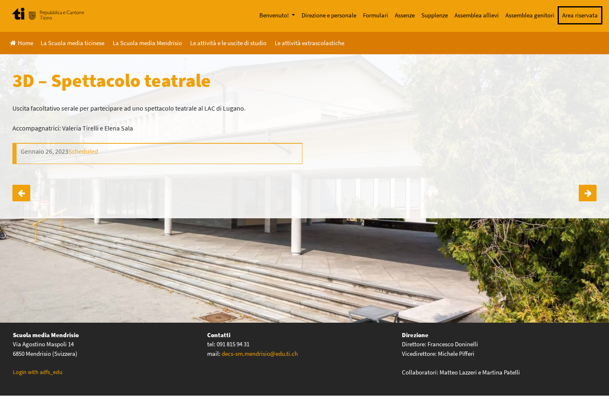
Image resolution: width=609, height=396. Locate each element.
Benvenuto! (274, 15)
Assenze (405, 15)
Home (25, 43)
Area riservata (580, 15)
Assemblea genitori (529, 15)
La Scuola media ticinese (72, 43)
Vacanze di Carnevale (588, 193)
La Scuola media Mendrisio (147, 43)
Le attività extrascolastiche (309, 43)
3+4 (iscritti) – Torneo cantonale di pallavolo (21, 193)
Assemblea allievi (476, 15)
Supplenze (434, 15)
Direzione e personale (329, 15)
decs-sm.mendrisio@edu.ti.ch (260, 353)
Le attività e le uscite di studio (228, 43)
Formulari (375, 15)
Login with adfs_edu (38, 372)
